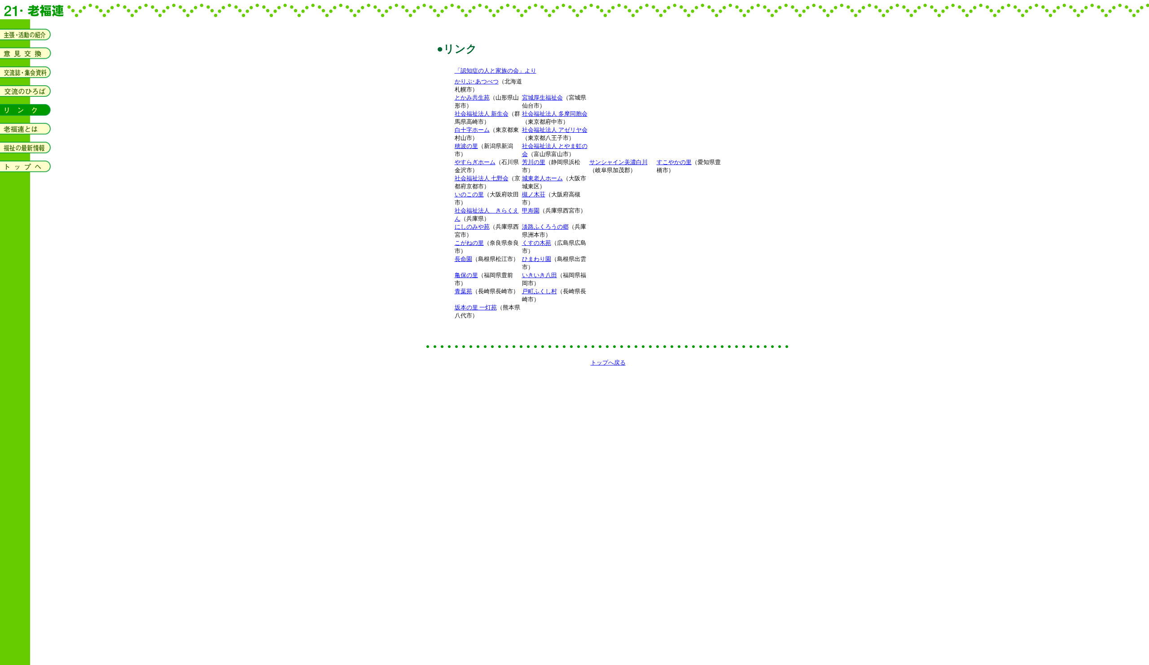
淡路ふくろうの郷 (545, 226)
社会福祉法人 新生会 (482, 113)
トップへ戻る (608, 362)
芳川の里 (533, 162)
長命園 (463, 259)
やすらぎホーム (475, 162)
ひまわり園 (536, 259)
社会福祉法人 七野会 (482, 178)
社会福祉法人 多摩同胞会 (555, 113)
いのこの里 (469, 194)
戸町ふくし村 (539, 291)
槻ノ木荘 (533, 194)
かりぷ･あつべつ (477, 81)
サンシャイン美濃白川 (618, 162)
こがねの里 (469, 242)
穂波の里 (466, 146)
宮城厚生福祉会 (542, 97)
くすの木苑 (536, 242)
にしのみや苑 (472, 226)
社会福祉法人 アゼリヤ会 (555, 129)
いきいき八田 (539, 275)
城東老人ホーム (542, 178)
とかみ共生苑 (472, 97)
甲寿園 (530, 210)
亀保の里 (466, 275)
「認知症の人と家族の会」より (495, 70)
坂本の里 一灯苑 (476, 307)
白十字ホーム (472, 129)
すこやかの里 (674, 162)
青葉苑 (463, 291)
